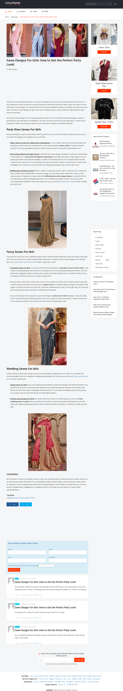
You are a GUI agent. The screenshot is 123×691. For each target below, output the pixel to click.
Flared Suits (99, 264)
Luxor (69, 679)
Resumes (98, 249)
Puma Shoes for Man (102, 267)
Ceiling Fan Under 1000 (78, 676)
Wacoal (89, 679)
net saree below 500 (66, 181)
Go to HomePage (93, 682)
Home (7, 17)
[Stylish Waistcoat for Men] (104, 70)
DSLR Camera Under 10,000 (39, 676)
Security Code (13, 565)
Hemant (17, 604)
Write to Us (61, 685)
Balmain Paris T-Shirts (104, 122)
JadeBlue (75, 679)
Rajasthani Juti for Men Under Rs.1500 (20, 498)
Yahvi (84, 679)
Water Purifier (99, 245)
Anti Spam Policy (60, 682)
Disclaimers (70, 682)
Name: (10, 549)
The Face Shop (43, 679)
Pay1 (65, 679)
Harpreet (17, 626)
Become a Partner (80, 682)
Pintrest (40, 504)
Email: (50, 549)
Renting (97, 260)
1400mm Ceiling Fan (55, 676)
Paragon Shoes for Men (93, 676)
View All (104, 52)
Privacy (36, 682)
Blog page (14, 17)
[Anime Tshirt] (104, 34)
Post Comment (14, 570)
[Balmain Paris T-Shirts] (104, 108)
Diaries (97, 241)
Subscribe (79, 660)
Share (14, 504)
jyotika (16, 578)
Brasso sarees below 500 (27, 262)
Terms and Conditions (46, 682)
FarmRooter (96, 679)
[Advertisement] (47, 85)
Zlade (80, 679)
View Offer (104, 126)
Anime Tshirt (104, 47)
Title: (9, 557)
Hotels (107, 260)
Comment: (52, 557)
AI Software (99, 237)
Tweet (27, 504)
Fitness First (59, 679)
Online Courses (100, 252)
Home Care (98, 256)
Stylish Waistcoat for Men (104, 85)
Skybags (51, 679)
